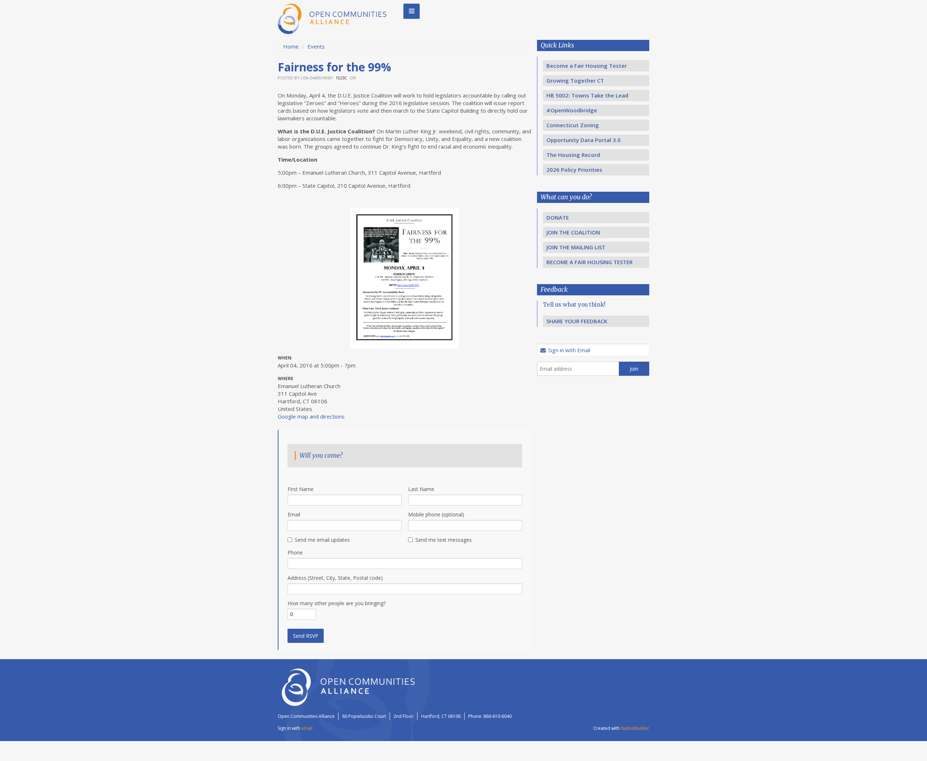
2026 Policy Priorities (574, 169)
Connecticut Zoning (572, 125)
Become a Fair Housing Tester (586, 65)
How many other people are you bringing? (337, 603)
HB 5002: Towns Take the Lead (587, 95)
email (307, 728)
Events (316, 46)
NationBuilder (635, 728)
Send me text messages (443, 539)
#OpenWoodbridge (571, 110)
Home (291, 46)
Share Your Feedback (576, 321)
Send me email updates (322, 539)
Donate (557, 217)
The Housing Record (573, 154)
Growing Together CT (575, 80)
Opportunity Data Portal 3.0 (583, 140)
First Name (301, 489)
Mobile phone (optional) (436, 514)
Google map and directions (311, 416)
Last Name (421, 489)
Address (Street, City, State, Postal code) (335, 577)
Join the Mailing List (575, 247)
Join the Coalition (573, 232)
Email (294, 514)
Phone (295, 552)
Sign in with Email (568, 350)
